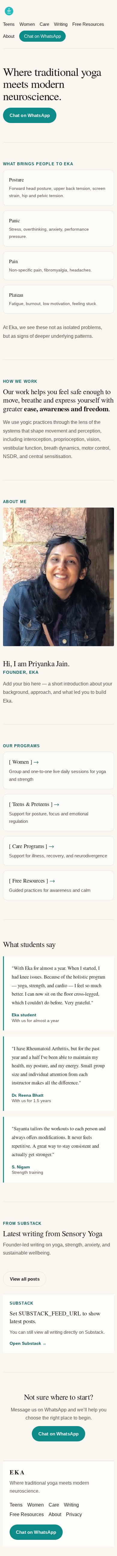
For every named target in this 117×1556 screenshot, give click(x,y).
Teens (9, 24)
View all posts (25, 1279)
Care (44, 24)
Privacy (74, 1514)
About (8, 36)
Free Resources (88, 24)
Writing (61, 24)
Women (27, 24)
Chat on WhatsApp (42, 36)
